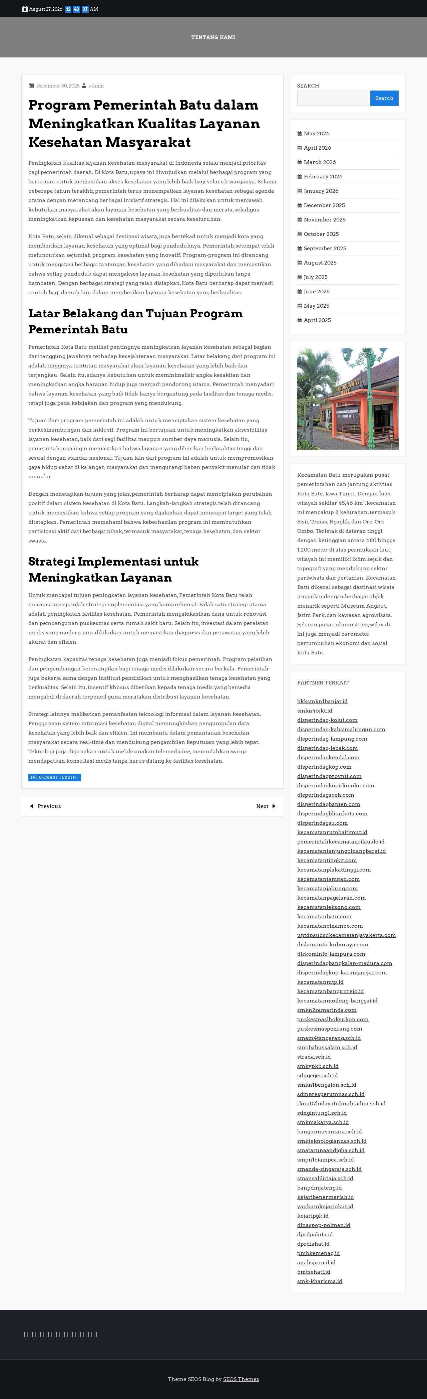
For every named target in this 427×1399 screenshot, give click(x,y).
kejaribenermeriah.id (325, 1197)
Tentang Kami (213, 37)
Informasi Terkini (54, 777)
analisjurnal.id (316, 1262)
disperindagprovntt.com (329, 776)
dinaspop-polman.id (323, 1225)
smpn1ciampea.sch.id (325, 1159)
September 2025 (325, 248)
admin (96, 86)
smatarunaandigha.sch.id (331, 1150)
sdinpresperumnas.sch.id (331, 1094)
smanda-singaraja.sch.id (329, 1169)
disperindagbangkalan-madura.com (344, 963)
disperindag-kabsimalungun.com (341, 729)
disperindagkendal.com (328, 757)
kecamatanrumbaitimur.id (332, 832)
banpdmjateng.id (319, 1188)
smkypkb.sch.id (318, 1066)
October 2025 (321, 234)
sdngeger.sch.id (317, 1075)
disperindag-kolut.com (327, 720)
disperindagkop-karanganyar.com (342, 972)
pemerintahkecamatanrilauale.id (341, 841)
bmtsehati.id (313, 1272)
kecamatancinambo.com (330, 926)
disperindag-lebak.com (327, 748)
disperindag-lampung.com (332, 739)
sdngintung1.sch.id (322, 1113)
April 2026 (317, 148)
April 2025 (317, 320)
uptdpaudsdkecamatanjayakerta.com (346, 935)
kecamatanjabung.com (327, 888)
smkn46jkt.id (314, 711)
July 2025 (316, 277)
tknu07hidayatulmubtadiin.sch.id (341, 1103)
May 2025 (316, 306)
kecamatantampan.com (328, 879)
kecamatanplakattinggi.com (334, 870)
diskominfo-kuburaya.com (332, 944)
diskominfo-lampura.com (331, 954)
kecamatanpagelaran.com (331, 898)
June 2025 (317, 291)
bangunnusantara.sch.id (329, 1131)
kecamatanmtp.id (320, 982)
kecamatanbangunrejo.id (330, 991)
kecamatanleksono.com (329, 907)
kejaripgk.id (313, 1216)
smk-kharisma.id (319, 1281)
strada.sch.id (314, 1057)
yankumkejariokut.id (325, 1206)
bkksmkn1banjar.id (322, 701)
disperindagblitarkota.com (332, 813)
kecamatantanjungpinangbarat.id (341, 851)
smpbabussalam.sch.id (327, 1047)
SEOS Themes (241, 1379)
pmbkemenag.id (318, 1253)
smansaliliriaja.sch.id (325, 1178)
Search (308, 86)
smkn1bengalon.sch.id (326, 1085)
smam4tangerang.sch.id (329, 1038)
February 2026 (323, 176)
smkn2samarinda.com (327, 1010)
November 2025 (325, 219)
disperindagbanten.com (328, 804)
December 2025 (324, 205)
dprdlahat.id (313, 1244)
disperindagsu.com (322, 823)
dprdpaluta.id (315, 1234)
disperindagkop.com (324, 767)
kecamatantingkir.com (327, 860)
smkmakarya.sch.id (323, 1122)
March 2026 (320, 162)
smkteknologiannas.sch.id (332, 1141)
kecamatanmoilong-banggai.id (337, 1000)
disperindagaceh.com (325, 795)
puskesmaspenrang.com (329, 1029)
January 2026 (321, 191)
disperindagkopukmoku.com (335, 785)
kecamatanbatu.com (324, 916)
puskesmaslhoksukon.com (333, 1019)
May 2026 (317, 133)
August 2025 (320, 263)
